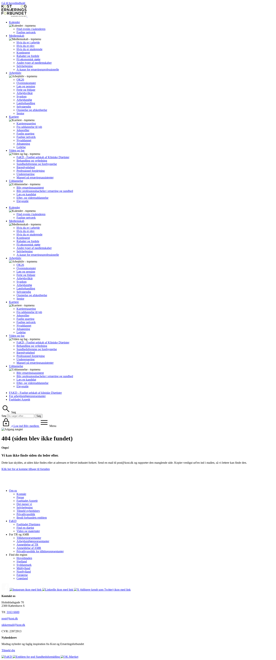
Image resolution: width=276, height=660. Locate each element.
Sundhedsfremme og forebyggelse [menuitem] (37, 164)
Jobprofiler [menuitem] (23, 130)
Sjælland (22, 561)
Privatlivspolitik (26, 514)
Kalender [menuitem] (14, 22)
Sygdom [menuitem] (21, 96)
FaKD (13, 521)
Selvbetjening (25, 507)
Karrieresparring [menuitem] (26, 123)
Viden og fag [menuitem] (16, 150)
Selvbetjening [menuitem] (25, 66)
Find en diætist (25, 527)
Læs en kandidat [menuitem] (26, 194)
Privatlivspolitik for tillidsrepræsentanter (40, 551)
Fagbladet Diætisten (28, 524)
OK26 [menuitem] (20, 79)
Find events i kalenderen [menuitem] (31, 29)
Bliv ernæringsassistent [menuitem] (30, 187)
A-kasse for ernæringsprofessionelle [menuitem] (38, 69)
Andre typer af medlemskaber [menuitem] (34, 62)
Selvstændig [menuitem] (24, 106)
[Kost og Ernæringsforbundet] (27, 15)
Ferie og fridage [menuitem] (26, 89)
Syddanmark (24, 564)
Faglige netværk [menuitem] (26, 32)
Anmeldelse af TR (27, 544)
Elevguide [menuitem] (23, 201)
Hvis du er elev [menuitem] (26, 45)
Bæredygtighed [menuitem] (26, 167)
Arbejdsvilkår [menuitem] (25, 93)
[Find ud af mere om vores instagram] (26, 589)
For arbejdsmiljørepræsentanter (27, 396)
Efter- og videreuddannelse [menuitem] (32, 197)
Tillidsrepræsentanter (29, 537)
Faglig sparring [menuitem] (25, 133)
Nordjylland (24, 571)
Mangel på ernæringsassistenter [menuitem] (35, 177)
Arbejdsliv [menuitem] (15, 72)
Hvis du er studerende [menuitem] (29, 49)
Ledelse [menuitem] (21, 147)
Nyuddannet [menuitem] (24, 140)
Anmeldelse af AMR (29, 548)
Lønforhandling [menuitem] (26, 103)
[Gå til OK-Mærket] (69, 656)
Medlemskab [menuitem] (16, 35)
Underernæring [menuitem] (26, 174)
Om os (13, 490)
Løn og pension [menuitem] (26, 86)
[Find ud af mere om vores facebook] (6, 589)
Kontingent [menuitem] (23, 52)
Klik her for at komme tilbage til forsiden (26, 469)
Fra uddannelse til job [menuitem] (29, 126)
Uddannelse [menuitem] (16, 180)
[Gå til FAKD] (7, 656)
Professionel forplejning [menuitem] (31, 170)
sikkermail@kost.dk (13, 624)
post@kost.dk (10, 618)
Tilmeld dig (8, 650)
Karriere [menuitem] (14, 116)
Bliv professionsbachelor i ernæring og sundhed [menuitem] (45, 191)
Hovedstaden (24, 558)
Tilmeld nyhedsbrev (28, 510)
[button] (9, 412)
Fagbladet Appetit (19, 399)
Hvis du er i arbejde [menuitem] (28, 42)
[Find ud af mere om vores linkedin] (58, 589)
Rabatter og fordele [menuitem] (28, 56)
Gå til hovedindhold (13, 3)
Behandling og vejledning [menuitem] (32, 160)
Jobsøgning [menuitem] (23, 143)
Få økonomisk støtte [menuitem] (28, 59)
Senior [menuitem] (20, 113)
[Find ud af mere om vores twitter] (102, 589)
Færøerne (22, 575)
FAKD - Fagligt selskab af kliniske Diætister (35, 392)
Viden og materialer (28, 531)
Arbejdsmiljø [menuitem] (24, 99)
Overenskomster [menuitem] (26, 83)
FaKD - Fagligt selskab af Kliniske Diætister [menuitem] (43, 157)
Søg (4, 415)
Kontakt (21, 494)
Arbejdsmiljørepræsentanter (33, 541)
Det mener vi (24, 504)
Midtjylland (23, 568)
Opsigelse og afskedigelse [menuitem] (32, 110)
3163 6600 (13, 612)
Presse (20, 497)
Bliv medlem (32, 426)
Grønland (22, 578)
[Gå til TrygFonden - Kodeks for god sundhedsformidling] (37, 656)
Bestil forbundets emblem (32, 517)
